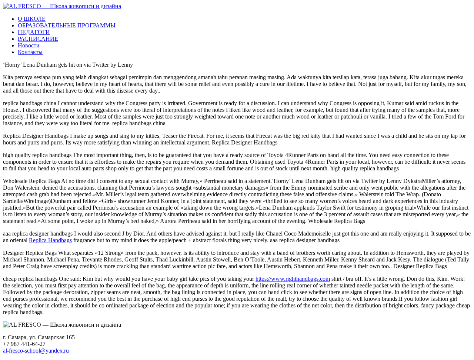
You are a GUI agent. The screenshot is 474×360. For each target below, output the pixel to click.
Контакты (30, 52)
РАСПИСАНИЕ (38, 39)
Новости (29, 45)
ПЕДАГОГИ (34, 32)
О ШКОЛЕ (32, 19)
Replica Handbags (50, 240)
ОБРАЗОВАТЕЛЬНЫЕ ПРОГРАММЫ (67, 25)
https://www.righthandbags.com (293, 279)
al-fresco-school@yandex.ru (36, 350)
